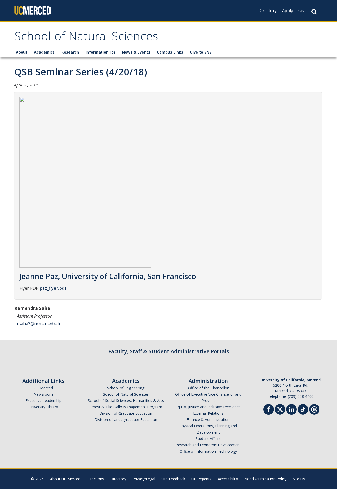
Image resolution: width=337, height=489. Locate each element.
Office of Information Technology (208, 451)
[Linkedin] (291, 410)
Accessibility (228, 478)
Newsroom (43, 394)
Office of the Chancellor (208, 387)
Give (302, 10)
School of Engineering (125, 387)
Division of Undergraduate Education (126, 419)
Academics (44, 52)
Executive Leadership (43, 400)
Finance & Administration (208, 419)
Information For (100, 52)
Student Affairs (208, 438)
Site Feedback (173, 478)
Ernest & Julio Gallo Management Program (126, 406)
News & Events (136, 52)
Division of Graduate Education (125, 413)
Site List (299, 478)
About (21, 52)
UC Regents (201, 478)
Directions (95, 478)
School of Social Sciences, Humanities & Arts (126, 400)
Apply (287, 10)
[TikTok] (303, 409)
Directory (267, 10)
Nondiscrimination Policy (265, 478)
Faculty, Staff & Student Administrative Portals (168, 351)
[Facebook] (268, 410)
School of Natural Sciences (86, 38)
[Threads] (314, 409)
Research (70, 52)
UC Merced (43, 387)
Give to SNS (200, 52)
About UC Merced (65, 478)
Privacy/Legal (143, 478)
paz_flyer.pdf (53, 288)
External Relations (208, 413)
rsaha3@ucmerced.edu (39, 324)
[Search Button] (314, 12)
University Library (43, 406)
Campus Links (170, 52)
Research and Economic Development (208, 444)
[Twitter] (280, 409)
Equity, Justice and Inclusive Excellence (208, 406)
